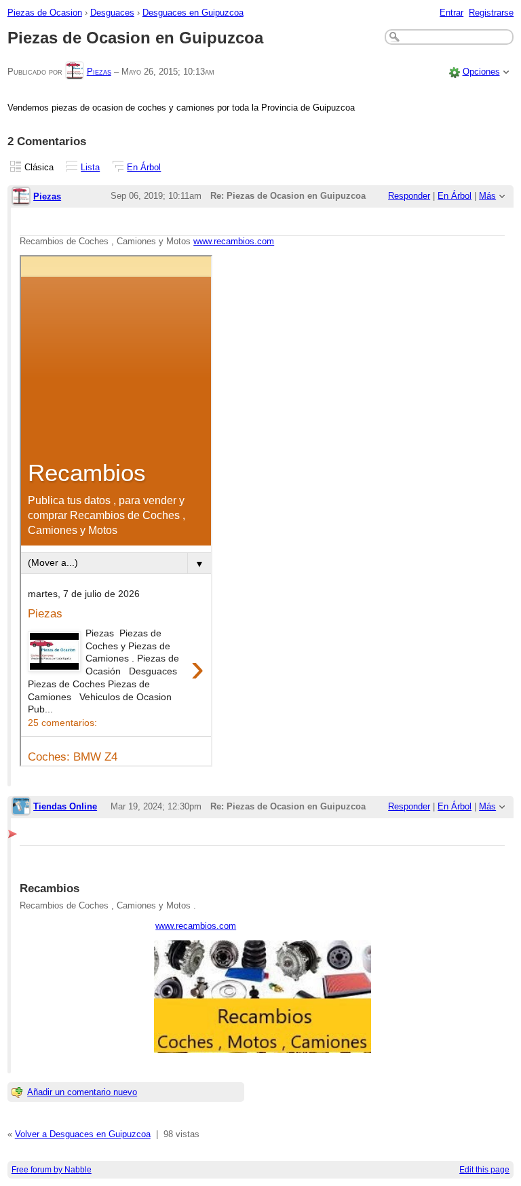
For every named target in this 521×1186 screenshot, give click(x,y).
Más (487, 196)
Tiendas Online (65, 806)
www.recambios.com (233, 241)
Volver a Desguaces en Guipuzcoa (83, 1134)
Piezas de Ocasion (44, 12)
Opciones (481, 71)
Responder (409, 196)
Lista (90, 167)
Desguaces (112, 12)
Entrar (451, 12)
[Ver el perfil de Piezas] (74, 71)
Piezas (99, 71)
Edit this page (484, 1169)
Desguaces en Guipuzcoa (193, 12)
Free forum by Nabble (52, 1169)
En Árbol (144, 167)
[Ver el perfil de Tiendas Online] (21, 807)
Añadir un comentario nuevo (82, 1092)
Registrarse (491, 12)
